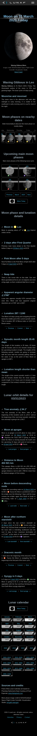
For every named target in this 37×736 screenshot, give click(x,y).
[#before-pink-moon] (2, 258)
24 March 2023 (29, 489)
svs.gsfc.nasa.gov (13, 702)
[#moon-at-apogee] (2, 429)
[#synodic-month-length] (2, 339)
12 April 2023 (8, 536)
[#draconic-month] (2, 552)
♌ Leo (27, 230)
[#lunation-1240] (2, 313)
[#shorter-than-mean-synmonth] (2, 369)
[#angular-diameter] (2, 292)
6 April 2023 (12, 264)
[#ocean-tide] (2, 274)
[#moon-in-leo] (2, 227)
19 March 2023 (20, 435)
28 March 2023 (7, 525)
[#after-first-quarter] (2, 242)
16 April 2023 (8, 444)
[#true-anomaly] (2, 409)
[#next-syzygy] (2, 576)
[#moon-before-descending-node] (2, 483)
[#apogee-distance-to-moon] (2, 460)
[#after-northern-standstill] (2, 516)
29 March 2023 (18, 248)
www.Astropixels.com (15, 693)
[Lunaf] (14, 2)
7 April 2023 (21, 498)
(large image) (18, 72)
